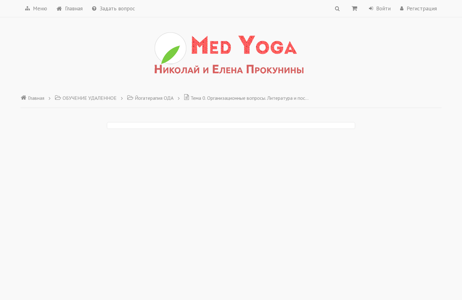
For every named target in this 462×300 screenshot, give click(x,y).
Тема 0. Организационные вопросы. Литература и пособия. (250, 98)
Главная (74, 8)
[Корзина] (354, 8)
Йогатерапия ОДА (154, 98)
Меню (40, 8)
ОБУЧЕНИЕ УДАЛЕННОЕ (90, 98)
